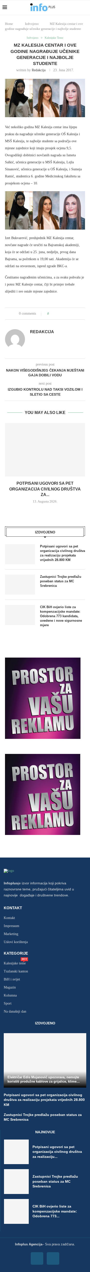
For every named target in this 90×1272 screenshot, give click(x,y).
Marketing (11, 934)
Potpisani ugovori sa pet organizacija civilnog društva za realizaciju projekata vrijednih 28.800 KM (62, 553)
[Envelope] (53, 1258)
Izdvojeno (32, 24)
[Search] (85, 7)
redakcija (39, 70)
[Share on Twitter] (62, 314)
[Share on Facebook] (57, 314)
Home (9, 24)
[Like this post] (51, 314)
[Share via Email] (71, 314)
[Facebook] (37, 1258)
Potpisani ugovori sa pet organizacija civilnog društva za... (45, 489)
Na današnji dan (15, 1011)
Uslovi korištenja (16, 942)
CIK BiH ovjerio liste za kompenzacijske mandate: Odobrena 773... (54, 1211)
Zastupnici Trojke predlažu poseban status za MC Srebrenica (60, 581)
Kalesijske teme (15, 963)
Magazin (10, 987)
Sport (8, 1003)
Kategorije (16, 953)
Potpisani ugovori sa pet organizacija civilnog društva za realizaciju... (57, 1152)
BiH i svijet (12, 979)
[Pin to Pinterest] (67, 314)
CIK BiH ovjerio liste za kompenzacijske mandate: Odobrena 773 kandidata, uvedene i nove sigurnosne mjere (61, 616)
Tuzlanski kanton (16, 971)
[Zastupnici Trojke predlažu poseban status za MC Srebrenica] (20, 585)
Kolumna (10, 995)
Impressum (11, 926)
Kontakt (13, 908)
